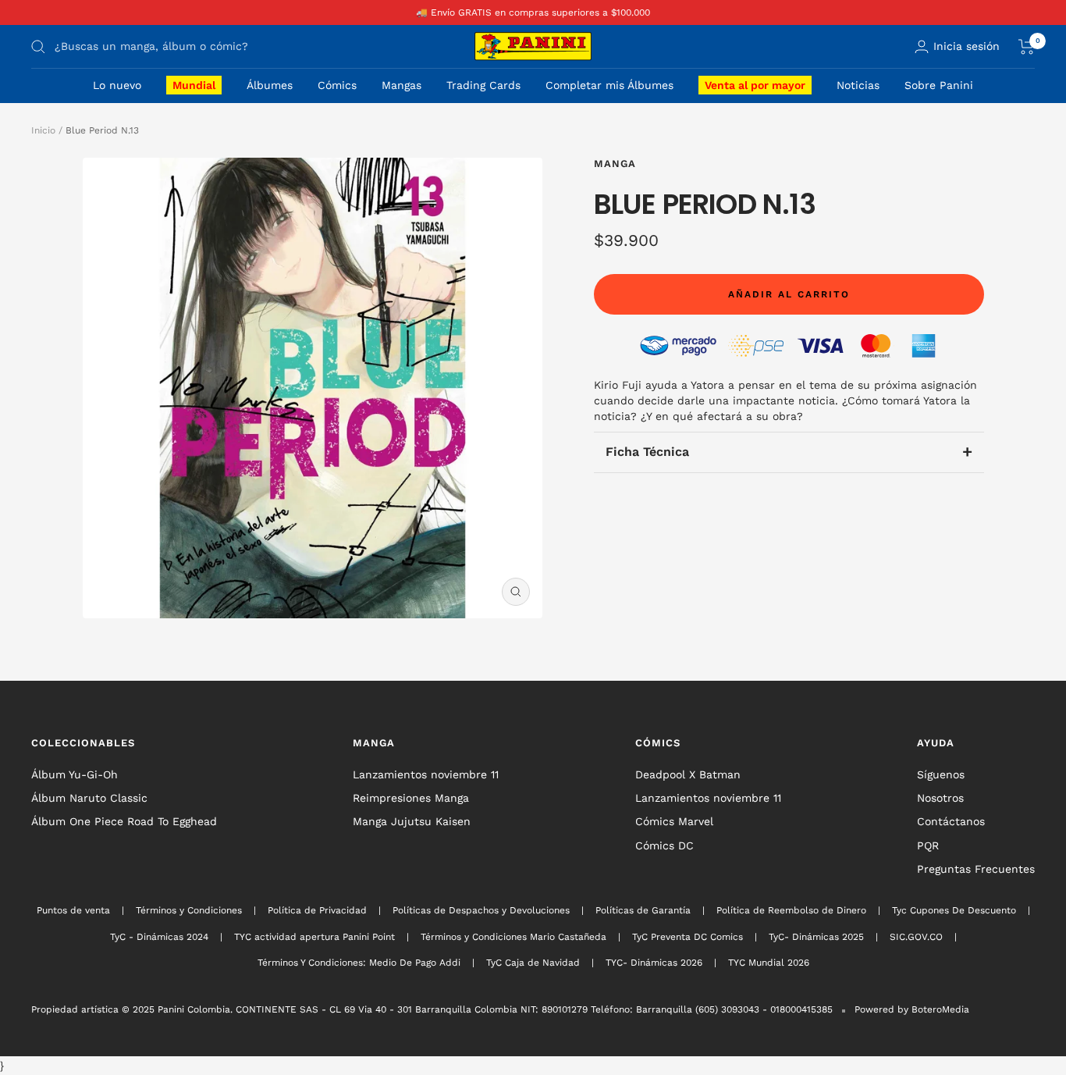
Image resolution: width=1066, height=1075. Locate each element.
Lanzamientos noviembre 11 (426, 774)
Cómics (337, 85)
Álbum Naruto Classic (89, 798)
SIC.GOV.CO (916, 936)
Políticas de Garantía (643, 910)
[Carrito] (1026, 47)
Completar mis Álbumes (609, 85)
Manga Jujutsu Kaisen (412, 821)
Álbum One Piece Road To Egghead (124, 821)
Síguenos (941, 774)
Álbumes (270, 85)
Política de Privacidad (317, 910)
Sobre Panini (938, 85)
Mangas (401, 85)
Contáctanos (951, 821)
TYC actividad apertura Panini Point (314, 936)
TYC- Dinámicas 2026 (654, 962)
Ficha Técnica (789, 451)
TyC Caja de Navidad (533, 962)
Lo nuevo (117, 85)
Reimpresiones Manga (411, 798)
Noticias (858, 85)
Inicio (43, 130)
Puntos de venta (73, 910)
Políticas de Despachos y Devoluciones (481, 910)
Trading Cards (483, 85)
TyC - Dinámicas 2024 (159, 936)
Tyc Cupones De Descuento (954, 910)
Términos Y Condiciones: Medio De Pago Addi (359, 962)
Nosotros (940, 798)
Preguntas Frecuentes (976, 869)
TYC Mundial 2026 (768, 962)
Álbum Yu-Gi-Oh (74, 774)
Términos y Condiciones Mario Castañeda (513, 936)
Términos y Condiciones (189, 910)
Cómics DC (664, 845)
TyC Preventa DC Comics (687, 936)
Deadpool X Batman (688, 774)
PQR (928, 845)
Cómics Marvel (674, 821)
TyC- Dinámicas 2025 (816, 936)
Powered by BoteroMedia (912, 1009)
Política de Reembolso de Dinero (791, 910)
